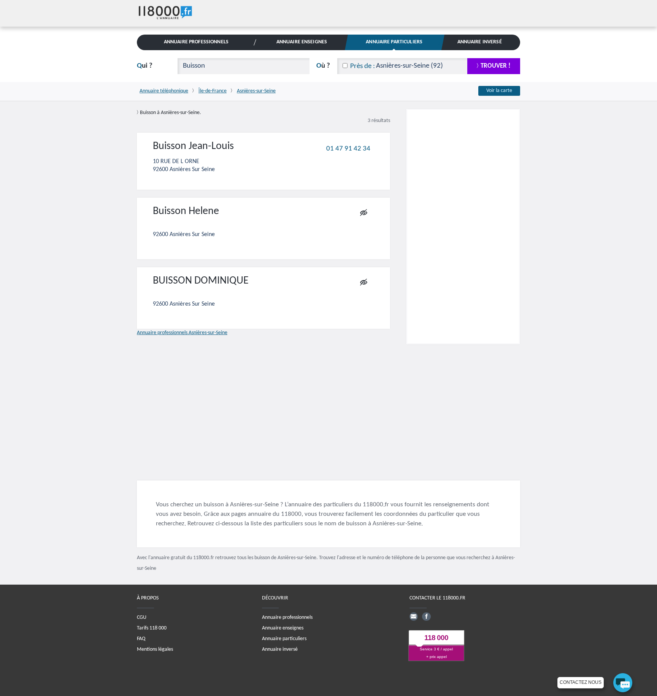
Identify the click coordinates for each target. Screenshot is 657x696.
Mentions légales (155, 649)
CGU (141, 617)
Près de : (362, 66)
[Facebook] (426, 616)
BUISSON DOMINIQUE (201, 281)
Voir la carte (499, 91)
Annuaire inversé (280, 649)
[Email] (413, 616)
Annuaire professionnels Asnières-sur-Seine (182, 333)
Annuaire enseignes (282, 628)
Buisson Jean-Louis (193, 146)
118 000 (436, 638)
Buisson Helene (186, 211)
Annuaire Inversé (479, 42)
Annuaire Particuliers (394, 42)
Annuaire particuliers (284, 639)
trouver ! (496, 66)
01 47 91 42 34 (348, 148)
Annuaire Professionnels (196, 42)
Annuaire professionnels (287, 617)
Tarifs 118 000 (152, 628)
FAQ (141, 639)
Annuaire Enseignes (301, 42)
